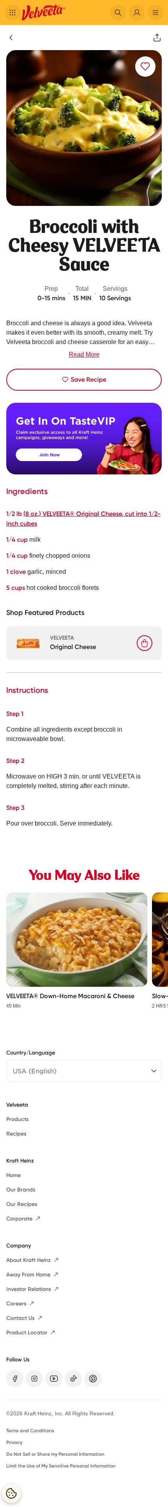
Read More (84, 354)
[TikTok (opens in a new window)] (73, 1378)
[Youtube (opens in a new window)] (54, 1378)
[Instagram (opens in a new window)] (34, 1378)
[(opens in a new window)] (84, 438)
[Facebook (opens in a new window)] (14, 1378)
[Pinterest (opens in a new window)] (93, 1378)
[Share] (157, 38)
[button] (12, 12)
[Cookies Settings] (11, 1493)
